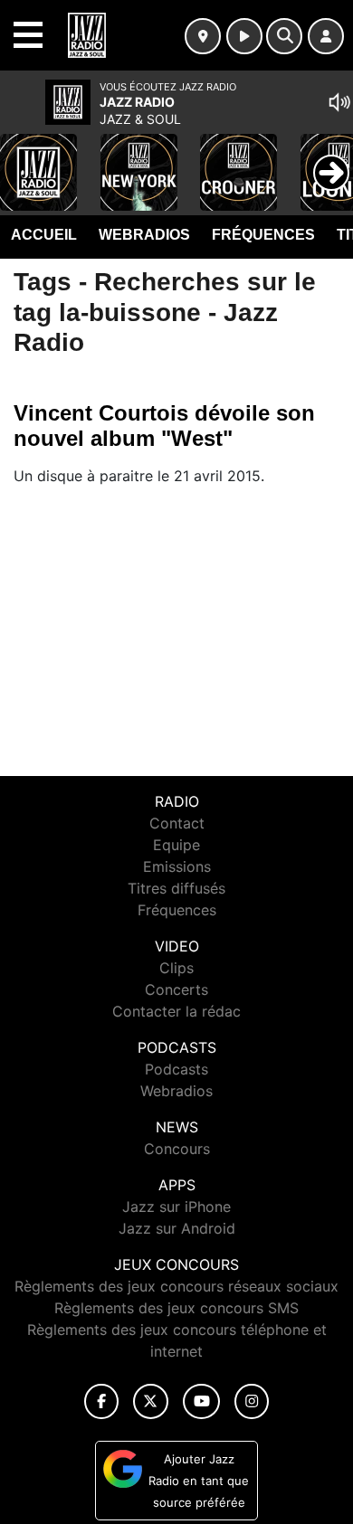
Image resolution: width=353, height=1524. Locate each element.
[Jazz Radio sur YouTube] (201, 1401)
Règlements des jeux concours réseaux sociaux (176, 1286)
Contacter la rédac (176, 1011)
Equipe (176, 845)
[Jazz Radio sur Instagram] (251, 1401)
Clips (176, 968)
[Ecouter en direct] (244, 36)
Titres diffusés (176, 888)
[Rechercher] (284, 36)
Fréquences (263, 234)
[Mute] (339, 102)
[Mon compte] (326, 36)
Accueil (44, 234)
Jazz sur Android (177, 1228)
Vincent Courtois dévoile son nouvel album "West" (164, 425)
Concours (177, 1149)
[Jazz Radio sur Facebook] (101, 1401)
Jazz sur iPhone (176, 1206)
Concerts (176, 989)
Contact (177, 823)
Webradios (144, 234)
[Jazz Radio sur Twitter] (150, 1401)
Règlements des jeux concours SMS (176, 1308)
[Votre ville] (203, 36)
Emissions (177, 866)
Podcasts (176, 1069)
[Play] (23, 159)
